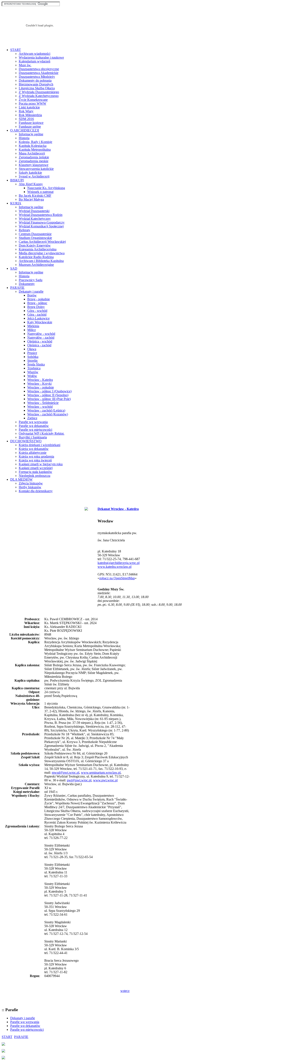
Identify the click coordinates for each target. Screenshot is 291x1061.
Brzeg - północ (37, 303)
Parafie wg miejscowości (35, 429)
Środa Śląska (36, 364)
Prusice (32, 353)
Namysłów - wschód (41, 333)
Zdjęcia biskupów (31, 483)
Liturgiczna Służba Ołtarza (37, 88)
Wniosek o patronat (40, 192)
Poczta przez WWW (32, 103)
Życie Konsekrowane (33, 99)
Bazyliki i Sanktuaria (33, 437)
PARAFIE (21, 1037)
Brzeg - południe (38, 299)
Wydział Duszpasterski (34, 211)
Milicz (31, 330)
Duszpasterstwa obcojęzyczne (39, 69)
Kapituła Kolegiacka (32, 145)
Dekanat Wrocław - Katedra (118, 509)
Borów (32, 295)
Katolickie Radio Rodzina (36, 257)
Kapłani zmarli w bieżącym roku (41, 464)
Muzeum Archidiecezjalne (36, 264)
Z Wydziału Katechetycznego (39, 96)
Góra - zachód (36, 314)
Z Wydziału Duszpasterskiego (39, 92)
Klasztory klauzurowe (33, 165)
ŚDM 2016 (26, 119)
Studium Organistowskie (35, 238)
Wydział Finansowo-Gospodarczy (42, 222)
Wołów (32, 376)
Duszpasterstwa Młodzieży (37, 76)
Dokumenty (27, 284)
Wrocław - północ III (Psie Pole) (49, 399)
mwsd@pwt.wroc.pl (65, 772)
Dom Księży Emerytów (35, 245)
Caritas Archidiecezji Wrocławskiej (42, 241)
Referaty (24, 230)
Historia (24, 138)
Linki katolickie (29, 107)
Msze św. (25, 65)
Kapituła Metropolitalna (35, 149)
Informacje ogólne (31, 134)
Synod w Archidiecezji (34, 176)
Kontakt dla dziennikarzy (36, 491)
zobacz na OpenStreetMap (117, 578)
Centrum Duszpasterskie (35, 234)
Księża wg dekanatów (34, 449)
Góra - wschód (37, 310)
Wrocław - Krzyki (39, 383)
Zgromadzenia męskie (33, 161)
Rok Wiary (26, 111)
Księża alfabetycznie (32, 452)
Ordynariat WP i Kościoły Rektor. (41, 433)
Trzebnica (33, 368)
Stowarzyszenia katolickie (36, 169)
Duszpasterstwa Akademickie (38, 73)
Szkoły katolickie (30, 172)
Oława (31, 349)
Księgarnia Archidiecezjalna (37, 249)
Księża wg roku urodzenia (36, 456)
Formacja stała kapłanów (35, 472)
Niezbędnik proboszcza (34, 475)
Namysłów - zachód (40, 337)
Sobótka (32, 356)
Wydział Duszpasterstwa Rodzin (40, 215)
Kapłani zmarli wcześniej (36, 468)
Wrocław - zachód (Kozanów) (47, 414)
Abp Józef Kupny (31, 184)
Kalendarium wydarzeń (34, 61)
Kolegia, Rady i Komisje (35, 142)
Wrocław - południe (40, 387)
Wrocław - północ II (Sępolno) (47, 395)
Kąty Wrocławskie (39, 322)
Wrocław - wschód (40, 406)
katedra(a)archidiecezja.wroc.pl (119, 563)
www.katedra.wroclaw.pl (114, 566)
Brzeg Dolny (36, 307)
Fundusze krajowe (31, 122)
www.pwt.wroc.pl (105, 780)
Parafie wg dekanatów (34, 426)
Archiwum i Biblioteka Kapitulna (41, 261)
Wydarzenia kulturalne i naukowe (41, 57)
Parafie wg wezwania (33, 422)
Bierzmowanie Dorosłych (36, 84)
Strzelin (32, 360)
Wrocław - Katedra (40, 380)
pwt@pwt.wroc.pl (79, 780)
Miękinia (33, 326)
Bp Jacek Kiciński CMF (35, 195)
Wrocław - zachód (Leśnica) (46, 410)
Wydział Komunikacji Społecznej (41, 226)
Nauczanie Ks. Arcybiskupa (46, 188)
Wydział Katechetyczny (35, 218)
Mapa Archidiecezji (32, 153)
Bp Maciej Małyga (31, 199)
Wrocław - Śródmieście (43, 403)
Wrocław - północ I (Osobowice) (49, 391)
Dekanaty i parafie (31, 291)
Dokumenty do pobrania (35, 80)
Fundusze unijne (30, 126)
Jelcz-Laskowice (38, 318)
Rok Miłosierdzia (30, 115)
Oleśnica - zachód (39, 345)
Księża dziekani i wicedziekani (39, 445)
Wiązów (32, 372)
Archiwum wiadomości (34, 53)
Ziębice (32, 418)
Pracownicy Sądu (30, 280)
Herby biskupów (30, 487)
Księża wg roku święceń (35, 460)
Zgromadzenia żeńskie (34, 157)
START (7, 1037)
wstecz (125, 991)
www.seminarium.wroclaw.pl (101, 772)
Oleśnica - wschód (39, 341)
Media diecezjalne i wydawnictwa (42, 253)
